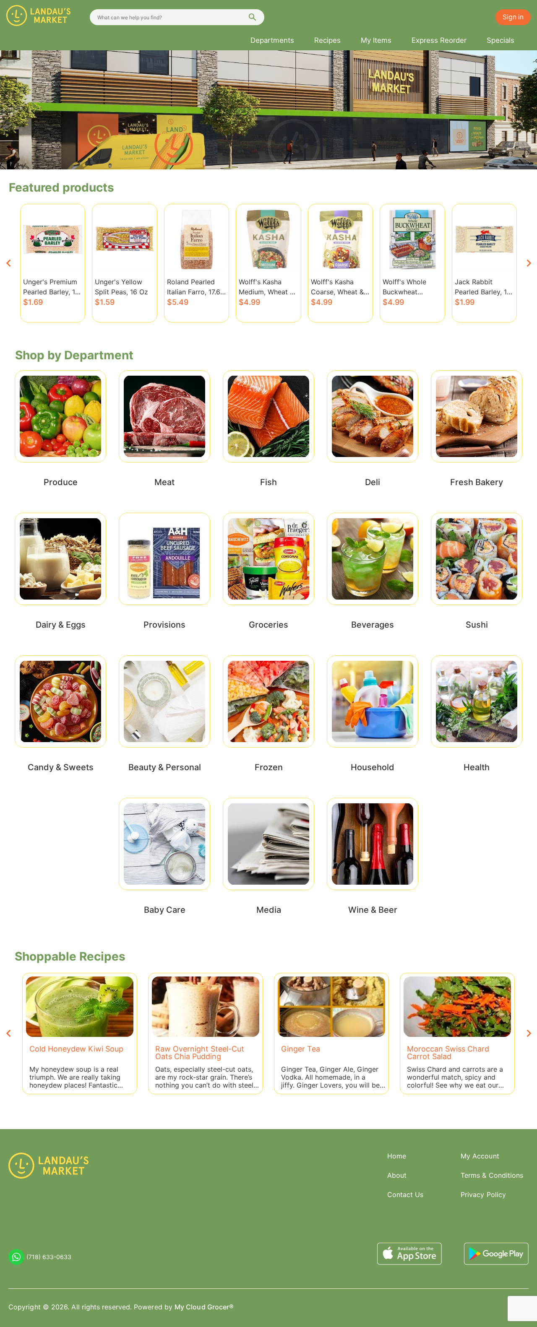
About (397, 1175)
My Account (480, 1156)
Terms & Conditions (492, 1175)
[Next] (528, 263)
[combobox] (177, 17)
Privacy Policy (483, 1194)
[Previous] (8, 263)
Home (396, 1156)
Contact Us (405, 1194)
